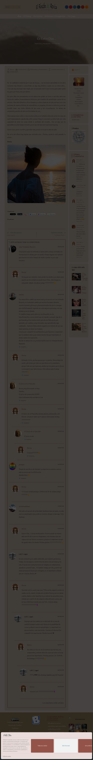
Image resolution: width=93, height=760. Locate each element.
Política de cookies (7, 756)
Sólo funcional (66, 746)
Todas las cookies (42, 746)
